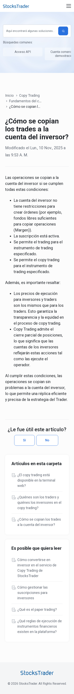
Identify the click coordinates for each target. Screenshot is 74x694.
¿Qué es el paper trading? (37, 609)
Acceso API (23, 52)
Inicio (9, 95)
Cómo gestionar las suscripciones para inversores (32, 592)
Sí (24, 440)
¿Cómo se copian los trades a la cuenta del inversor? (39, 522)
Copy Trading (29, 95)
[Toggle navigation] (68, 6)
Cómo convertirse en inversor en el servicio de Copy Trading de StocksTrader (36, 568)
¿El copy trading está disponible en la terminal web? (36, 480)
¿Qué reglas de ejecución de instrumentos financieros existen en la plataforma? (39, 626)
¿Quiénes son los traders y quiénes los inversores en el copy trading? (39, 502)
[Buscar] (63, 31)
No (47, 440)
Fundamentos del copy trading (32, 101)
